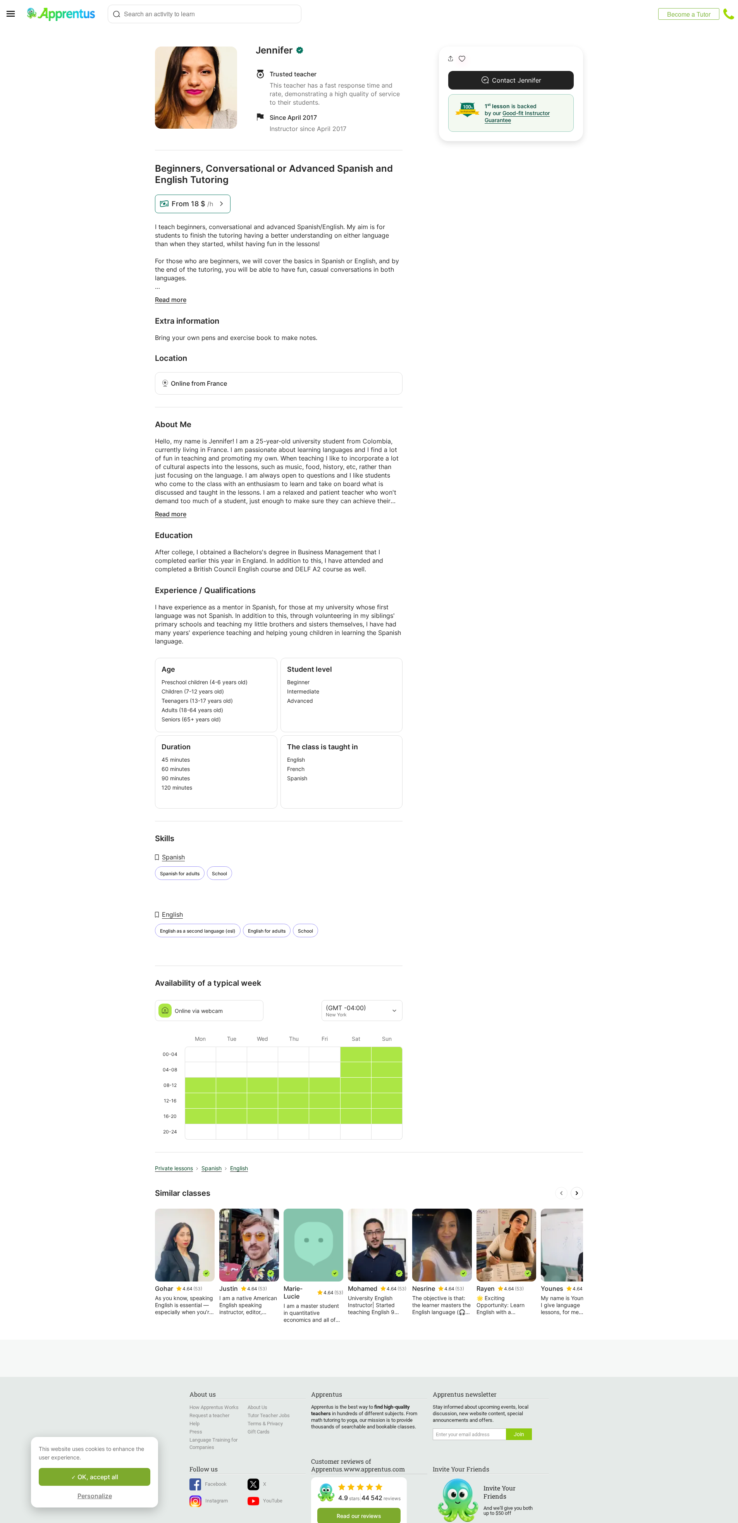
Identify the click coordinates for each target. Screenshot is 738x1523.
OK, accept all (97, 1477)
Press (195, 1432)
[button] (462, 59)
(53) (197, 1289)
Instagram (216, 1501)
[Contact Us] (728, 14)
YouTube (272, 1501)
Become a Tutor (688, 14)
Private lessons (174, 1168)
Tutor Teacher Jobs (269, 1415)
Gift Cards (259, 1432)
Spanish (173, 857)
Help (194, 1423)
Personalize (94, 1496)
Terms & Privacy (265, 1423)
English (172, 914)
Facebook (216, 1484)
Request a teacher (209, 1415)
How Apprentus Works (214, 1407)
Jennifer (274, 50)
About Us (257, 1407)
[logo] (64, 13)
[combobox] (204, 14)
